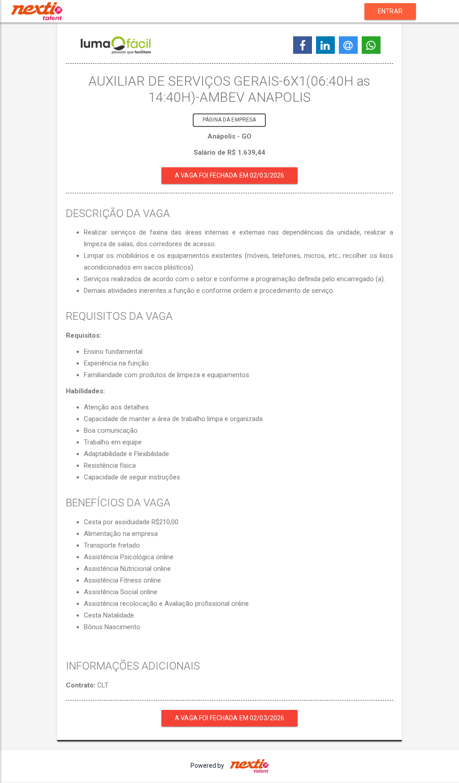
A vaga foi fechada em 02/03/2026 (229, 175)
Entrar (390, 11)
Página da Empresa (229, 120)
